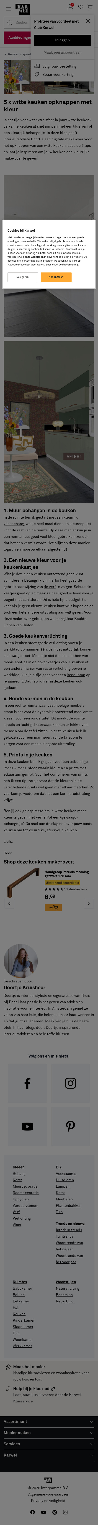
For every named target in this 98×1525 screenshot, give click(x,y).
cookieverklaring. (69, 265)
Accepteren (56, 277)
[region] (49, 254)
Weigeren (23, 277)
